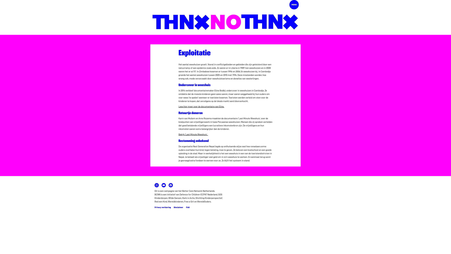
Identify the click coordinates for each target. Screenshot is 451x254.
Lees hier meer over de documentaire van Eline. (201, 106)
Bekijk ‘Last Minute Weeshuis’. (193, 134)
